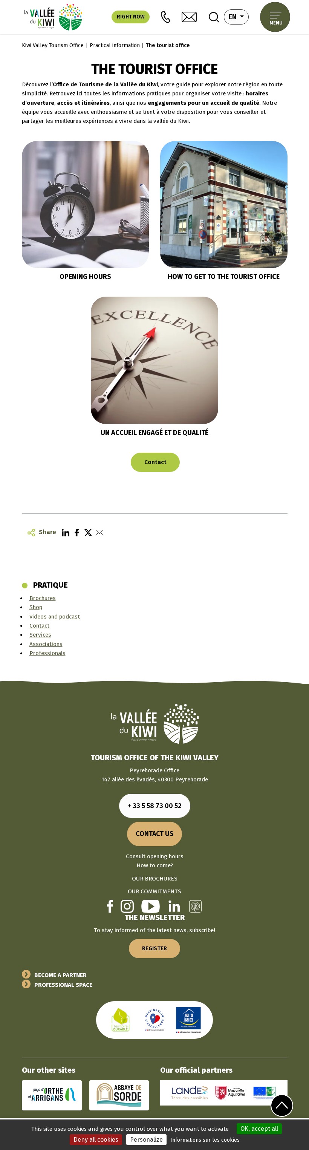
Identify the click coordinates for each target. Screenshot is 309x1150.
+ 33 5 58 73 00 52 (155, 806)
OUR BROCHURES (154, 878)
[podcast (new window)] (195, 906)
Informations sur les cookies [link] (205, 1140)
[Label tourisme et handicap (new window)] (188, 1019)
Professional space (63, 985)
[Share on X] (86, 532)
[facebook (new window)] (110, 906)
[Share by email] (97, 532)
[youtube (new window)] (150, 906)
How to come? (154, 865)
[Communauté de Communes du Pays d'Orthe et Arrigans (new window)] (52, 1095)
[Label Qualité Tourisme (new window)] (154, 1019)
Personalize (146, 1139)
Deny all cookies (95, 1139)
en (239, 16)
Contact (155, 462)
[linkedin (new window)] (174, 906)
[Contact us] (189, 17)
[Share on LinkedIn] (63, 532)
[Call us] (165, 17)
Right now (131, 17)
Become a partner (60, 975)
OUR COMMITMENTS (154, 891)
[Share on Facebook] (75, 532)
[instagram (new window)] (127, 906)
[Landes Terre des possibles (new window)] (189, 1092)
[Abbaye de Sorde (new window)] (119, 1095)
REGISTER (154, 948)
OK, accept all (259, 1128)
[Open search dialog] (214, 17)
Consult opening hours (155, 856)
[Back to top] (282, 1105)
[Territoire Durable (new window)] (120, 1019)
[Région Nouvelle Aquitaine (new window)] (230, 1092)
